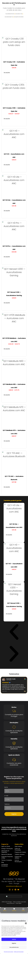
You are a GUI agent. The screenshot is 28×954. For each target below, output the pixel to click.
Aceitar (14, 939)
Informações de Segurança (5, 851)
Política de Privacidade (18, 951)
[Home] (5, 909)
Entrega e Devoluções (7, 848)
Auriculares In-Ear (18, 13)
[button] (26, 923)
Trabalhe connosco (19, 854)
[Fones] (23, 909)
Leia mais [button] (4, 691)
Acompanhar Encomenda (18, 16)
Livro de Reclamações (18, 861)
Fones (23, 910)
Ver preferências (14, 947)
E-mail (6, 796)
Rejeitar (14, 943)
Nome (6, 787)
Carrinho (14, 910)
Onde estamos (18, 846)
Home (4, 910)
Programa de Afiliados (18, 857)
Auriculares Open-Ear (9, 16)
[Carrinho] (14, 909)
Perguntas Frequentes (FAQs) (7, 857)
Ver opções (7, 72)
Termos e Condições (6, 860)
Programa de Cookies (8, 951)
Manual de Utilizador (6, 854)
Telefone (6, 804)
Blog (2, 862)
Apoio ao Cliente (5, 846)
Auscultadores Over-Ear (10, 13)
